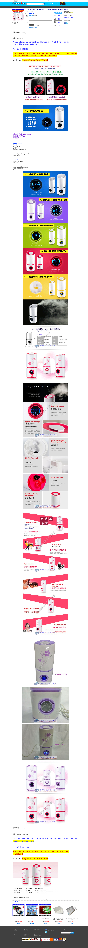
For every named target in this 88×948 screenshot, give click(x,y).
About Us (15, 929)
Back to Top (45, 899)
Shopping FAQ (36, 934)
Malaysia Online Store (51, 944)
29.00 (47, 920)
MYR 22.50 (33, 921)
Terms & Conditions (37, 929)
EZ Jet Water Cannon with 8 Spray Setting (31, 918)
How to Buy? (37, 25)
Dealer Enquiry (74, 0)
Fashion (68, 6)
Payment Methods (37, 933)
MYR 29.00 (60, 921)
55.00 (34, 920)
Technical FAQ (26, 934)
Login (60, 0)
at (35, 15)
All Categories (72, 6)
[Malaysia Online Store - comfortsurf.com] (18, 3)
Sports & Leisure (49, 6)
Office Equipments (26, 6)
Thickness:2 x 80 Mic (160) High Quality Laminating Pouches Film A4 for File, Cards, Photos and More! (58, 918)
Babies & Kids (36, 6)
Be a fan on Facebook (50, 930)
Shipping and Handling (37, 935)
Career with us (16, 933)
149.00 (61, 920)
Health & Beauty (19, 6)
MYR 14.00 (20, 921)
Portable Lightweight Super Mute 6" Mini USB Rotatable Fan (45, 918)
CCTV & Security (62, 6)
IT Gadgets (13, 6)
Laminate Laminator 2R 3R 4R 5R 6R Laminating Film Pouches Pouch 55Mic (72, 918)
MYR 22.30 (47, 921)
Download (25, 935)
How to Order (26, 930)
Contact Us (69, 0)
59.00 (74, 920)
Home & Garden (43, 6)
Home (12, 0)
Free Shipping (70, 12)
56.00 (21, 920)
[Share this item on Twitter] (67, 23)
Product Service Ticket (27, 933)
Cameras (31, 6)
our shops (35, 15)
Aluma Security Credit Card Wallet (18, 917)
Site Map (15, 934)
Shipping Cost (66, 11)
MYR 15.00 (73, 921)
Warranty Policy (36, 930)
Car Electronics (56, 6)
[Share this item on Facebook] (65, 23)
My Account (64, 0)
